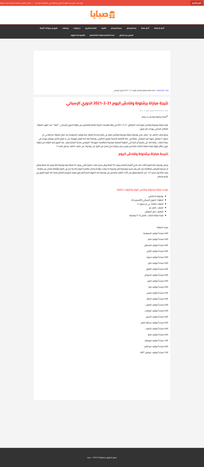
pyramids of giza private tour (102, 35)
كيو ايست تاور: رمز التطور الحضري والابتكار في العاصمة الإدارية (42, 3)
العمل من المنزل (126, 35)
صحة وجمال (131, 28)
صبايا (167, 90)
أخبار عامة (145, 28)
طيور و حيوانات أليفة (48, 28)
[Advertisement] (102, 69)
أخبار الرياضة (159, 28)
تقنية (103, 28)
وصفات (65, 28)
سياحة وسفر (116, 28)
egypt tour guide (78, 35)
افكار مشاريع (91, 28)
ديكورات (77, 28)
